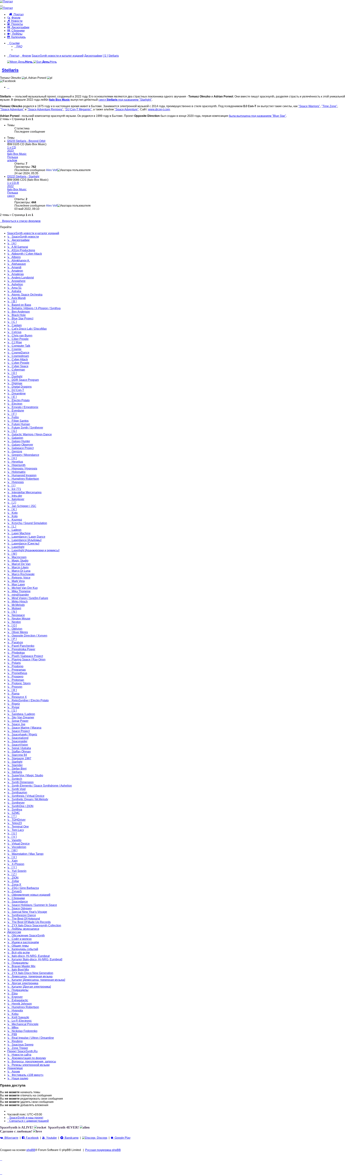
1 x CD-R (13, 182)
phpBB (30, 1149)
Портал (18, 14)
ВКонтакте (10, 1137)
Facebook (31, 1137)
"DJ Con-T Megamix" (78, 109)
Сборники (17, 30)
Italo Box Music (59, 99)
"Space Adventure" (12, 109)
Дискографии (19, 27)
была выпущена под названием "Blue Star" (257, 115)
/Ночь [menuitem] (49, 61)
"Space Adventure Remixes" (45, 109)
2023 (10, 150)
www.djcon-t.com (159, 109)
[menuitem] (18, 46)
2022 (10, 186)
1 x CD (11, 147)
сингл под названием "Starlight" (125, 99)
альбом (12, 160)
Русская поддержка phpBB (103, 1149)
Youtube (51, 1137)
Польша (12, 157)
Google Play (121, 1137)
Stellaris (10, 70)
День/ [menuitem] (25, 61)
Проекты (16, 24)
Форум (15, 17)
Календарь (18, 37)
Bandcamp (71, 1137)
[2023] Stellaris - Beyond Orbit (26, 141)
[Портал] (6, 1)
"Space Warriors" (309, 106)
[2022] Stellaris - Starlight (23, 176)
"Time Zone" (329, 106)
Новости (16, 20)
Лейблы (16, 33)
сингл (11, 195)
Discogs (101, 1137)
